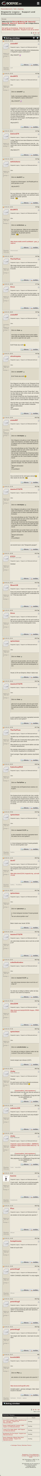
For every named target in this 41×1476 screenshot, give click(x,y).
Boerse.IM (16, 22)
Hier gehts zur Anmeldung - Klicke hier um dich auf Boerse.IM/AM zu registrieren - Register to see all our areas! (20, 29)
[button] (38, 3)
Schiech (19, 1398)
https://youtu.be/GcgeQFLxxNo (19, 1386)
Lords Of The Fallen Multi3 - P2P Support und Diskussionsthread (14, 1430)
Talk (15, 9)
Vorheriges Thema (16, 1445)
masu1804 (18, 1167)
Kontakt (24, 1455)
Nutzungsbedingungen (33, 1455)
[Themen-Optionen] (34, 38)
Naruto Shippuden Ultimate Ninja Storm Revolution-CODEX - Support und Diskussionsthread (13, 1439)
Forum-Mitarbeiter (34, 1454)
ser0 (11, 67)
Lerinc (12, 1167)
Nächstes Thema (26, 1445)
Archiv (30, 1457)
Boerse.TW (5, 23)
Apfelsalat (13, 1398)
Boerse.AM (23, 22)
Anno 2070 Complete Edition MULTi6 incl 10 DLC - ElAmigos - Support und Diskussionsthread (14, 1421)
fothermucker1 (14, 250)
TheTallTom (19, 884)
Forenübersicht (6, 9)
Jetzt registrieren (30, 1090)
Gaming (21, 9)
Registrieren (25, 1454)
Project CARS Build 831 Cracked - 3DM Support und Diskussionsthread (13, 1426)
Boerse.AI (13, 23)
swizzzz (25, 1398)
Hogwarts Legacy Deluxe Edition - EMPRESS (24, 1144)
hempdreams (13, 1200)
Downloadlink (19, 1090)
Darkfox (12, 852)
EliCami (12, 1232)
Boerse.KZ (31, 22)
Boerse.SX (21, 23)
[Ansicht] (37, 38)
